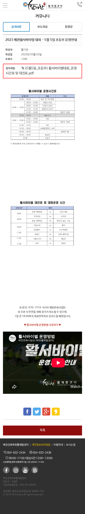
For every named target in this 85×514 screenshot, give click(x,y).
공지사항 (16, 26)
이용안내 (58, 444)
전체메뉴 (5, 5)
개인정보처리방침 (41, 444)
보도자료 (42, 26)
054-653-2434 (15, 452)
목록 (42, 430)
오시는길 (70, 444)
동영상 (68, 26)
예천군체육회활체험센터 (16, 444)
